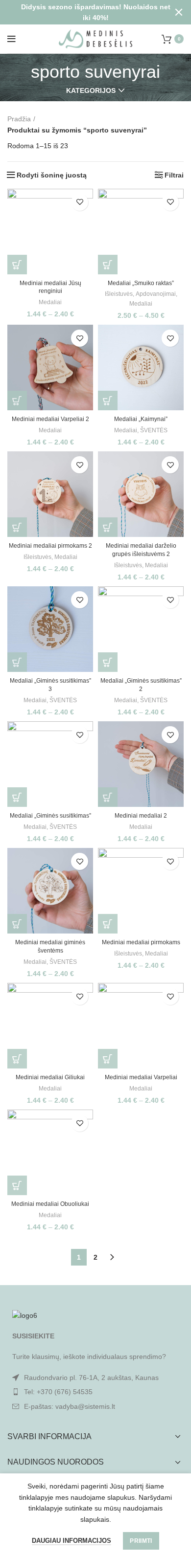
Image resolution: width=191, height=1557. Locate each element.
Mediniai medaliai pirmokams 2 (50, 545)
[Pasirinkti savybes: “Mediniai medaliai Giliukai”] (17, 1058)
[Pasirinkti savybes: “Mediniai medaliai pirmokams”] (108, 924)
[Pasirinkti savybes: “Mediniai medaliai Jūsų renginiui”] (17, 264)
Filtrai (174, 175)
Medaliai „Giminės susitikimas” (50, 815)
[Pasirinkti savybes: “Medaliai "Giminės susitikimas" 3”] (17, 662)
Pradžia (19, 119)
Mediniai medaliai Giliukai (50, 1077)
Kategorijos (91, 90)
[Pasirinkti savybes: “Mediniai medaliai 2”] (108, 797)
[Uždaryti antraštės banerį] (179, 12)
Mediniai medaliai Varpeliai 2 (50, 419)
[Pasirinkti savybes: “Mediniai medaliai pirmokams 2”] (17, 527)
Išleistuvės (119, 293)
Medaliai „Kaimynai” (140, 419)
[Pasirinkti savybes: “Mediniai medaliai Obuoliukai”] (17, 1185)
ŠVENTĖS (153, 430)
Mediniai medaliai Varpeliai (141, 1077)
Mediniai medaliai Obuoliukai (50, 1204)
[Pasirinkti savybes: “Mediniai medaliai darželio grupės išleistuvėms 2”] (108, 527)
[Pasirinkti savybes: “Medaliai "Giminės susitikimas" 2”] (108, 662)
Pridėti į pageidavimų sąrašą (79, 202)
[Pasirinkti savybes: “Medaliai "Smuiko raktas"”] (108, 264)
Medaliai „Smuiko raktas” (141, 283)
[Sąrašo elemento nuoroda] (95, 1391)
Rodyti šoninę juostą (52, 175)
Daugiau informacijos (71, 1540)
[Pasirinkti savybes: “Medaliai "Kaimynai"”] (108, 400)
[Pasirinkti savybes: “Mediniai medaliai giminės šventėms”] (17, 924)
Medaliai (50, 302)
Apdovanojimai (156, 293)
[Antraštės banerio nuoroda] (81, 12)
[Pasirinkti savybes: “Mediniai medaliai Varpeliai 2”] (17, 400)
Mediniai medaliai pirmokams (141, 942)
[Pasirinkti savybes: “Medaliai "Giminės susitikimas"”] (17, 797)
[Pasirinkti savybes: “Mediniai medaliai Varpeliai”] (108, 1058)
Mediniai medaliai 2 (141, 815)
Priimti (141, 1540)
